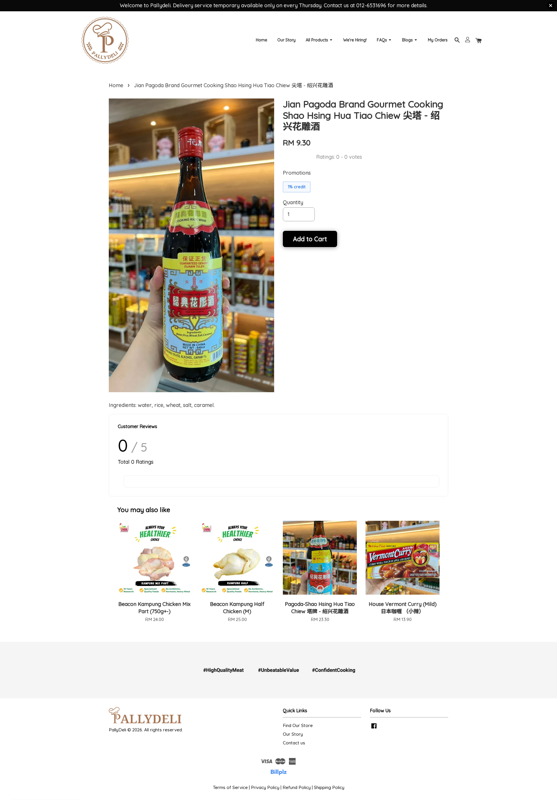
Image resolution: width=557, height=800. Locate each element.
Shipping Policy (329, 787)
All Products (317, 40)
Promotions (297, 172)
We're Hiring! (355, 40)
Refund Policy (297, 787)
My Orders (438, 40)
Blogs (408, 40)
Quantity (293, 202)
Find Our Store (298, 725)
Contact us (294, 743)
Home (261, 40)
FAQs (382, 40)
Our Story (286, 40)
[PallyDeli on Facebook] (374, 728)
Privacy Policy (265, 787)
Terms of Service (230, 787)
